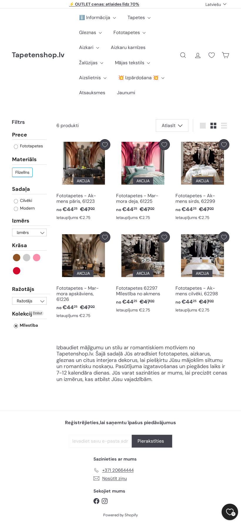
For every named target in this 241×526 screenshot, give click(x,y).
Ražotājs (23, 289)
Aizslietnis (90, 78)
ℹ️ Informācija (95, 17)
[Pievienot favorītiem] (104, 144)
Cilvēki (25, 200)
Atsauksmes (92, 93)
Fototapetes (127, 32)
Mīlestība (28, 325)
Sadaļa (21, 189)
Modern (27, 208)
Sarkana (17, 271)
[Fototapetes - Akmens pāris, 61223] (83, 181)
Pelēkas (27, 258)
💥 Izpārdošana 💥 (139, 78)
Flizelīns (22, 172)
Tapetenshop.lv (38, 55)
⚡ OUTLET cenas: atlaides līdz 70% (104, 4)
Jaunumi (126, 93)
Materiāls (24, 159)
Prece (19, 135)
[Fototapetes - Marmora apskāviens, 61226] (83, 276)
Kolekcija (23, 313)
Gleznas (88, 32)
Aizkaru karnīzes (128, 47)
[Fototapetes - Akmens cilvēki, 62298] (202, 273)
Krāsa (19, 245)
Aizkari (87, 47)
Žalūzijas (89, 63)
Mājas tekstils (130, 63)
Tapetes (137, 17)
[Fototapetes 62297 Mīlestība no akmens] (143, 273)
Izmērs (20, 220)
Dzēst (37, 313)
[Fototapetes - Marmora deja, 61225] (143, 181)
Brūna (17, 258)
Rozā (37, 258)
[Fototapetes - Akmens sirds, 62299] (202, 181)
